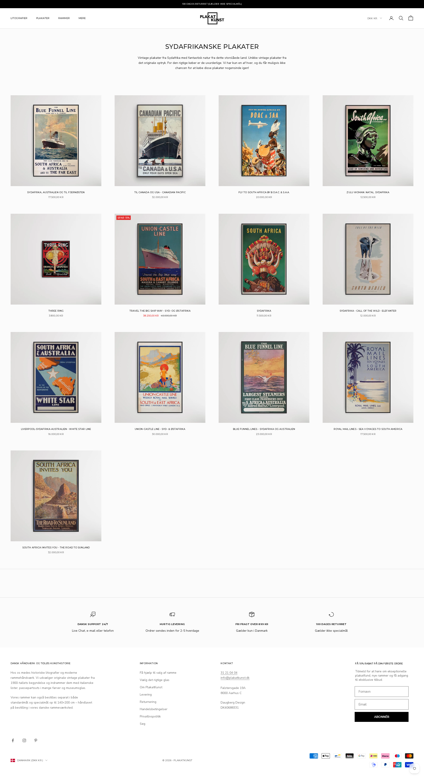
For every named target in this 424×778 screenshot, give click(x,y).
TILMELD (212, 434)
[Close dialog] (242, 336)
